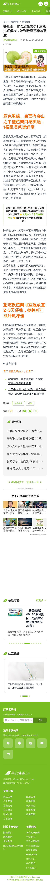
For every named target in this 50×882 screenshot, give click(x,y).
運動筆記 (30, 859)
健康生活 (30, 796)
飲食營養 (15, 22)
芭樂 (30, 403)
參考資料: (11, 363)
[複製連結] (35, 411)
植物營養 (30, 814)
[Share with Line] (24, 411)
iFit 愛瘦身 (31, 867)
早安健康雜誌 (32, 845)
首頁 (5, 22)
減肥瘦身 (30, 801)
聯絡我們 (7, 836)
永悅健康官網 (32, 832)
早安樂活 (7, 818)
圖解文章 (7, 814)
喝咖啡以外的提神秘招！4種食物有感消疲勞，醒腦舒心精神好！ (24, 439)
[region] (25, 214)
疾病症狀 (7, 796)
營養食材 (26, 22)
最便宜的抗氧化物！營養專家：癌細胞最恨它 (23, 454)
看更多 (39, 600)
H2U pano (31, 854)
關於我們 (7, 832)
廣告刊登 (7, 841)
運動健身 (7, 805)
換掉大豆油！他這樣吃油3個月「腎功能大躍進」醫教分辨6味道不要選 (24, 447)
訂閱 (40, 720)
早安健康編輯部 (10, 40)
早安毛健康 (31, 850)
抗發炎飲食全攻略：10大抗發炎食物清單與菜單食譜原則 (24, 431)
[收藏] (10, 411)
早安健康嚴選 (32, 841)
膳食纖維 (18, 403)
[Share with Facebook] (30, 411)
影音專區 (7, 809)
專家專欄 (30, 809)
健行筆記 (30, 863)
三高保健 (30, 805)
